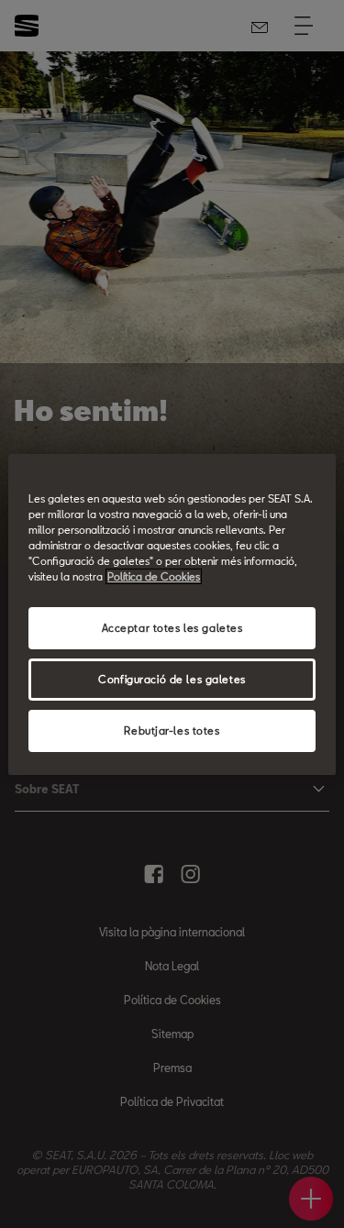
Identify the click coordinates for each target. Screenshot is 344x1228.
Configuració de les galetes (171, 679)
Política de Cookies (153, 576)
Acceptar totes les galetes (172, 628)
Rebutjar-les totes (171, 730)
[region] (171, 613)
